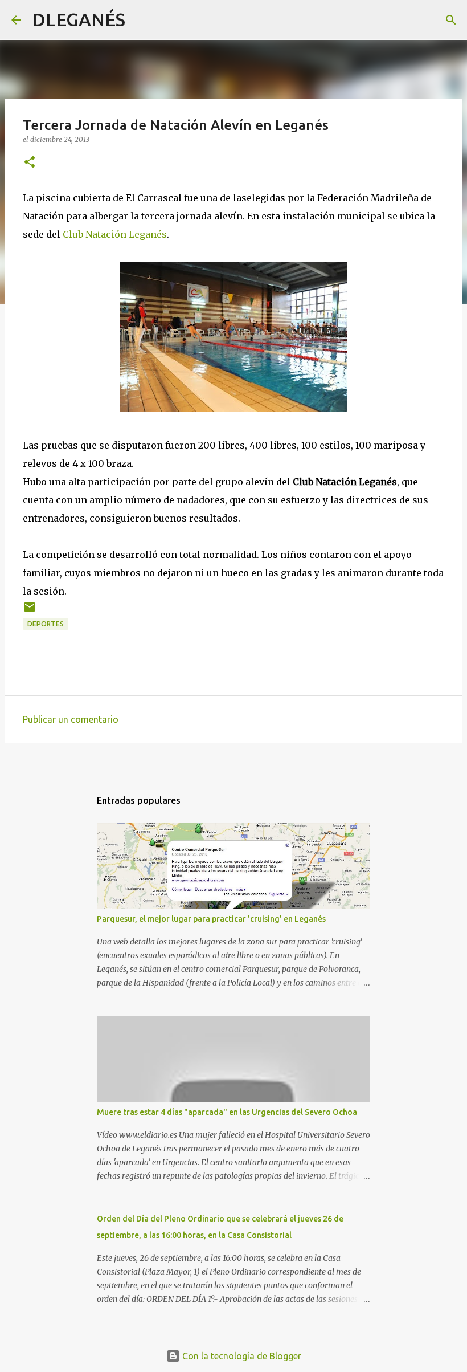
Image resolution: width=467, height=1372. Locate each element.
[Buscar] (141, 20)
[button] (29, 162)
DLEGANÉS (78, 19)
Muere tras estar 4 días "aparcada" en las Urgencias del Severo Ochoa (227, 1112)
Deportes (45, 624)
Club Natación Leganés (115, 234)
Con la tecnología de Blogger (240, 1356)
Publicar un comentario (70, 719)
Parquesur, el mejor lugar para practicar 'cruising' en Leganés (211, 918)
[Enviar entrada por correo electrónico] (29, 611)
